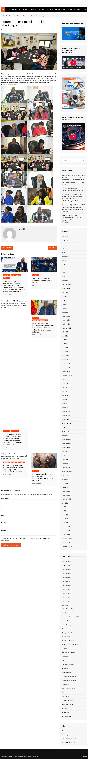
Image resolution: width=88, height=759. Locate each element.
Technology (65, 712)
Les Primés (65, 684)
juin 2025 (64, 268)
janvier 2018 (65, 523)
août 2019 (65, 475)
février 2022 (65, 403)
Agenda (33, 9)
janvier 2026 (65, 256)
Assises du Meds (15, 275)
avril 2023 (65, 348)
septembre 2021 (67, 423)
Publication (6, 278)
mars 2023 (65, 352)
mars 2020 (65, 459)
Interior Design (66, 672)
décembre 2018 (66, 491)
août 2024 (65, 292)
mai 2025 (64, 272)
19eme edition (66, 581)
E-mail (3, 523)
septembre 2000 (67, 546)
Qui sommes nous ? (12, 9)
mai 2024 (64, 304)
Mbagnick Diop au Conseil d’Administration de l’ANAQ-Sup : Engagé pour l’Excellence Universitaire (72, 219)
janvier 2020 (65, 463)
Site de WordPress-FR (68, 743)
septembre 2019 (67, 471)
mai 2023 (64, 344)
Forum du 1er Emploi (68, 664)
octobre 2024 (66, 288)
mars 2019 (65, 487)
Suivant (51, 247)
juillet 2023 (65, 336)
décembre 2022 (66, 364)
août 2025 (65, 260)
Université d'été (66, 716)
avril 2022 (65, 395)
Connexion (65, 731)
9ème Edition (66, 601)
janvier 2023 (65, 360)
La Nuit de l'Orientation (69, 676)
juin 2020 (64, 455)
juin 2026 (64, 244)
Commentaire (5, 498)
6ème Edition (66, 589)
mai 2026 (64, 248)
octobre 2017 (66, 535)
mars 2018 (65, 519)
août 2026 (65, 236)
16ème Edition (66, 573)
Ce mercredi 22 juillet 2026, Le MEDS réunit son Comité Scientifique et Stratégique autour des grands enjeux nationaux (43, 328)
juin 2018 (64, 507)
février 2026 (65, 252)
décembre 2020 (66, 439)
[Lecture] (64, 67)
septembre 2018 (67, 499)
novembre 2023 (66, 320)
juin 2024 (64, 300)
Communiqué (59, 9)
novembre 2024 (66, 284)
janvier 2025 (65, 280)
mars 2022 (65, 399)
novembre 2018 (66, 495)
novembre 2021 (66, 415)
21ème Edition (66, 585)
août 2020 (65, 451)
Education (13, 462)
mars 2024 (65, 308)
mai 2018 (64, 511)
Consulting (65, 648)
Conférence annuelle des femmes (72, 645)
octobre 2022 (66, 372)
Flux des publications (68, 735)
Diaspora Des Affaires (68, 652)
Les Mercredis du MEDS (69, 680)
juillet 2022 (65, 383)
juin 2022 (64, 387)
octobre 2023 (66, 324)
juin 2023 (64, 340)
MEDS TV (77, 9)
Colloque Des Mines (68, 633)
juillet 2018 (65, 503)
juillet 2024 (65, 296)
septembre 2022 (67, 376)
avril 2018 (65, 515)
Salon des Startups (67, 704)
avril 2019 (65, 483)
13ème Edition (66, 569)
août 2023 (65, 332)
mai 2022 (64, 391)
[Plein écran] (83, 67)
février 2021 (65, 431)
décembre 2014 (66, 543)
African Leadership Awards (70, 609)
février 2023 (65, 356)
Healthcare (65, 668)
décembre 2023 (66, 316)
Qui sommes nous (67, 700)
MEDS (85, 756)
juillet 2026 (65, 240)
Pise (63, 692)
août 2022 (65, 379)
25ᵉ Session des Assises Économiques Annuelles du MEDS (42, 281)
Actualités (41, 9)
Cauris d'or (65, 629)
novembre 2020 (66, 443)
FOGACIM (65, 660)
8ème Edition (66, 597)
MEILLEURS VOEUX (68, 688)
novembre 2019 (66, 467)
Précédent (8, 247)
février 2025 (65, 276)
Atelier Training (66, 625)
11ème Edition (66, 565)
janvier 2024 (65, 312)
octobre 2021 (66, 419)
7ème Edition (66, 593)
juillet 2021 (65, 427)
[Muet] (80, 67)
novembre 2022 (66, 368)
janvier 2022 (65, 407)
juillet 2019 (65, 479)
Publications (49, 9)
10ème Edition (66, 561)
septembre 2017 (67, 539)
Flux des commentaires (69, 739)
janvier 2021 (65, 435)
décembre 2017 (66, 527)
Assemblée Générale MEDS (40, 320)
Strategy (64, 708)
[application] (73, 62)
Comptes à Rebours (68, 641)
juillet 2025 (65, 264)
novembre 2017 (66, 531)
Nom (3, 515)
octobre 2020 (66, 447)
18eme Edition (66, 577)
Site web (3, 530)
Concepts (24, 9)
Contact (69, 9)
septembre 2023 (67, 328)
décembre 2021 (66, 411)
